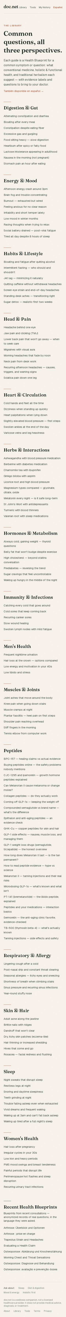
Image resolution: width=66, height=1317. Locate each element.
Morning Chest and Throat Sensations (27, 1257)
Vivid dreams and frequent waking (24, 1109)
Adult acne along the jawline (21, 1018)
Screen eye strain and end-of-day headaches (31, 290)
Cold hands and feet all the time (24, 403)
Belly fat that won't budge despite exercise (30, 552)
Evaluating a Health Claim (19, 1245)
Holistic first (29, 1292)
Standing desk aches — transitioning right (29, 296)
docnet (11, 6)
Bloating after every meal (19, 122)
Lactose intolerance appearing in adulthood (30, 151)
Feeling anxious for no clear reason (25, 206)
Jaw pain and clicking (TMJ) (21, 333)
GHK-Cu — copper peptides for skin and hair (31, 828)
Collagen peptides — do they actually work (31, 796)
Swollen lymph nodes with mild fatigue (28, 629)
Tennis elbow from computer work (25, 733)
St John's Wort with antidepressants (26, 504)
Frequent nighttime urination (21, 654)
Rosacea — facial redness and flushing (28, 1054)
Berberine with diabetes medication (25, 464)
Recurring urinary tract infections (23, 1186)
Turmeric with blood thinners (21, 510)
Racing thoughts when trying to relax (27, 224)
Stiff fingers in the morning (20, 727)
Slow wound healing (16, 623)
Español (57, 7)
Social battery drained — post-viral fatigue (30, 230)
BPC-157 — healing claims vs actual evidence (32, 758)
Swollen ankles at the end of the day (26, 427)
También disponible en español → (24, 91)
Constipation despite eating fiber (24, 128)
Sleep (21, 1288)
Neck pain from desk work (20, 361)
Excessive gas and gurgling (20, 134)
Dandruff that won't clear (19, 1030)
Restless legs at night (17, 1085)
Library (23, 7)
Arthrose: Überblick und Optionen (24, 1227)
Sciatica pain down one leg (20, 377)
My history (44, 7)
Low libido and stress (17, 672)
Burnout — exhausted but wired (23, 201)
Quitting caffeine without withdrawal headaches (33, 284)
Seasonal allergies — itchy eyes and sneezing (31, 975)
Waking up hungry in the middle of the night (30, 580)
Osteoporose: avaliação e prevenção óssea (30, 1269)
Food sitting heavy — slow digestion (26, 139)
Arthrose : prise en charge (19, 1233)
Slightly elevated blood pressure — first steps (32, 421)
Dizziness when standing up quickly (26, 409)
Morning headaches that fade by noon (27, 355)
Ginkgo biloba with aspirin (19, 476)
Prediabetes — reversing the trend (24, 568)
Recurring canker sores (18, 617)
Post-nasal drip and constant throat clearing (31, 969)
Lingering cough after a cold (21, 963)
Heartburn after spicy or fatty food (25, 145)
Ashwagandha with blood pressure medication (32, 458)
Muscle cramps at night (18, 709)
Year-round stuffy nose (18, 993)
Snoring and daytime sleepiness (23, 1091)
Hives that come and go (18, 1048)
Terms (37, 1311)
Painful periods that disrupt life (23, 1170)
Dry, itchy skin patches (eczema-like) (26, 1036)
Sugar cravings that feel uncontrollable (27, 574)
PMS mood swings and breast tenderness (30, 1164)
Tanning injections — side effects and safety (31, 938)
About (7, 1311)
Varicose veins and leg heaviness (24, 432)
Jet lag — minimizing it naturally (23, 278)
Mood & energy (11, 1292)
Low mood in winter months (21, 218)
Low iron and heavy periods (21, 1158)
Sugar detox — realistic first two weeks (28, 302)
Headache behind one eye (20, 327)
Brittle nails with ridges (18, 1024)
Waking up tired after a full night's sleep (28, 1121)
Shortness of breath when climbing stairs (29, 981)
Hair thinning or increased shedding (25, 1042)
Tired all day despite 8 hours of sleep (27, 236)
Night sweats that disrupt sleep (23, 1079)
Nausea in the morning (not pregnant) (26, 157)
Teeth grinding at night (17, 1097)
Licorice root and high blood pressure (27, 482)
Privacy (48, 1311)
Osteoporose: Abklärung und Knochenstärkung (33, 1251)
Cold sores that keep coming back (25, 611)
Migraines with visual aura (19, 349)
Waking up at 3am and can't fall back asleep (31, 1115)
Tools (33, 7)
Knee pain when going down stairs (25, 703)
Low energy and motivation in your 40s (28, 666)
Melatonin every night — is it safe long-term (31, 498)
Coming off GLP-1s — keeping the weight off (31, 802)
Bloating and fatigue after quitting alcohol (29, 262)
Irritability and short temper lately (24, 212)
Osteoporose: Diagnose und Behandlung (29, 1263)
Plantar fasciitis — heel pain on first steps (29, 715)
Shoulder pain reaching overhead (24, 721)
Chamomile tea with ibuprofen (22, 470)
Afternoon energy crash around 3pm (26, 189)
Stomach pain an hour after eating (24, 163)
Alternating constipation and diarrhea (26, 116)
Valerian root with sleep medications (26, 516)
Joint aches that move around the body (28, 697)
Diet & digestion (36, 1288)
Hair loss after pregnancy (19, 1146)
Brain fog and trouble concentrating (25, 195)
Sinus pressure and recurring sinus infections (31, 987)
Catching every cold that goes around (27, 605)
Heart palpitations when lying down (25, 415)
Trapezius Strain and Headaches (23, 1239)
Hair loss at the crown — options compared (31, 660)
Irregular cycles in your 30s (20, 1152)
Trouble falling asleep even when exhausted (31, 1103)
